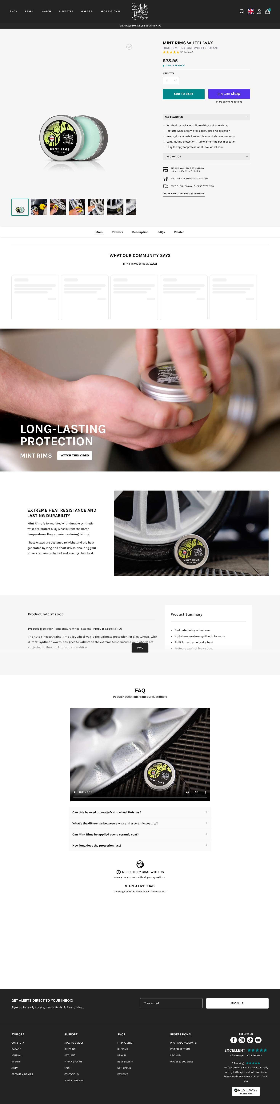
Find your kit (125, 1042)
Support (71, 1034)
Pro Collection (180, 1049)
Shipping (70, 1049)
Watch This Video (75, 455)
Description (173, 156)
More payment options (229, 101)
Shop (121, 1034)
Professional (181, 1034)
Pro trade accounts (183, 1042)
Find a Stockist (74, 1061)
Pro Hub (175, 1055)
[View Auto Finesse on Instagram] (241, 1042)
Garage (16, 1049)
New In (121, 1055)
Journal (16, 1055)
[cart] (267, 11)
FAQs (67, 1067)
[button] (206, 52)
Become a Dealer (22, 1074)
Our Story (17, 1042)
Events (16, 1061)
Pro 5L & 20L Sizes (181, 1061)
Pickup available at (187, 168)
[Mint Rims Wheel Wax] (20, 207)
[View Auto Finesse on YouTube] (258, 1042)
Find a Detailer (73, 1080)
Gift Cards (124, 1067)
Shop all (122, 1049)
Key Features (174, 117)
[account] (259, 11)
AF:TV (14, 1067)
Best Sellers (125, 1061)
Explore (17, 1034)
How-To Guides (74, 1042)
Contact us (71, 1074)
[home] (140, 11)
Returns (69, 1055)
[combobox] (209, 11)
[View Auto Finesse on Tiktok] (250, 1042)
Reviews (122, 1074)
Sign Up (237, 1003)
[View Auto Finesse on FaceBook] (233, 1042)
